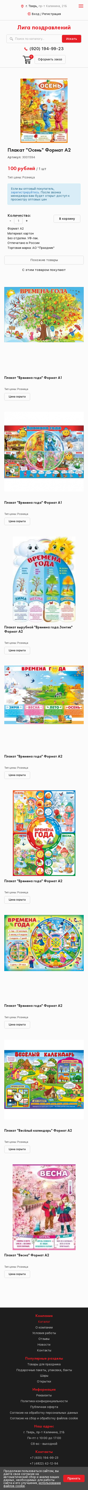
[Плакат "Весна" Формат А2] (44, 1207)
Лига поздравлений (44, 28)
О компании (44, 1327)
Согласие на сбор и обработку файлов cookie (44, 1418)
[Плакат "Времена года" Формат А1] (44, 330)
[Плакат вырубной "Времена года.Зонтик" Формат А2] (44, 579)
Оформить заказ (50, 59)
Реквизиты (44, 1395)
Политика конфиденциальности (44, 1401)
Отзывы (44, 1339)
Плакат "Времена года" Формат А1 (33, 378)
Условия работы (44, 1333)
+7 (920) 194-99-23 (44, 1457)
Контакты (44, 1350)
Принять (73, 1478)
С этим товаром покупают (44, 270)
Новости (44, 1344)
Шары (44, 1375)
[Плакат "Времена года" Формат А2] (44, 708)
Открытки (44, 1381)
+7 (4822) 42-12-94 (44, 1463)
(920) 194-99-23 (46, 48)
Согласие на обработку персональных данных (44, 1412)
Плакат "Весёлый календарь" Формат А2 (38, 1131)
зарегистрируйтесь (25, 192)
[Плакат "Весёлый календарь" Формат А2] (44, 1082)
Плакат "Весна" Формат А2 (26, 1255)
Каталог (44, 1321)
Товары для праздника (44, 1364)
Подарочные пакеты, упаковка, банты (44, 1370)
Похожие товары (44, 260)
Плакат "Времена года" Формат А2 (33, 756)
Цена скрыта (17, 396)
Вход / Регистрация (46, 14)
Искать (71, 38)
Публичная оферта (44, 1407)
